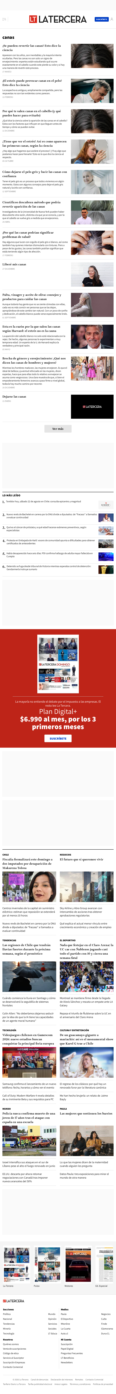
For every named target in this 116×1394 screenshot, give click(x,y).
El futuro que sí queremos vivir (81, 859)
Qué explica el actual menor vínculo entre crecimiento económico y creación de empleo (85, 925)
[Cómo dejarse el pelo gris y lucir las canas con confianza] (92, 182)
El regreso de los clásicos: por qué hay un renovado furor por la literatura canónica (83, 1085)
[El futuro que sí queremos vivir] (87, 887)
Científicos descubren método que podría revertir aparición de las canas (31, 204)
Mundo (6, 1108)
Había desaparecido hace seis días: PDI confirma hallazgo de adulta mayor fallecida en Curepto (49, 555)
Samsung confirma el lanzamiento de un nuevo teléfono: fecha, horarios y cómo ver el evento (29, 1085)
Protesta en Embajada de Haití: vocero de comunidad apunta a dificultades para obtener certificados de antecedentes (51, 542)
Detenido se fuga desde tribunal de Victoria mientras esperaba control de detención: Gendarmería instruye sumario (49, 568)
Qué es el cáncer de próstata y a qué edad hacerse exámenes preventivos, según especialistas (46, 529)
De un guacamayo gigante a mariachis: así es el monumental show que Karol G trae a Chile (86, 1039)
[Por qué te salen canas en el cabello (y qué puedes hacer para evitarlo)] (92, 121)
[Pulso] (47, 1282)
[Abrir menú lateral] (5, 19)
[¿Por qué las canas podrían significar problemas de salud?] (92, 243)
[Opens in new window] (78, 1282)
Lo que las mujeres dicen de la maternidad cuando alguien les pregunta (84, 1164)
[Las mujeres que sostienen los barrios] (87, 1141)
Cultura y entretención (74, 1030)
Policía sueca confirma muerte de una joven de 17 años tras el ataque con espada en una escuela (28, 1118)
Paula (63, 1108)
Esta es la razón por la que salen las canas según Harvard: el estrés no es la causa (31, 329)
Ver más (58, 429)
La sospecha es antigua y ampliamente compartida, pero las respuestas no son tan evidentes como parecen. (32, 92)
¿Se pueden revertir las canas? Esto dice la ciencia (31, 48)
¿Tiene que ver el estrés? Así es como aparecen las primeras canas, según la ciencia (34, 143)
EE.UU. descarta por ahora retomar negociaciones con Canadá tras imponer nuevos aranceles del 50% (25, 1177)
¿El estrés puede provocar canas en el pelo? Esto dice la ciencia (32, 83)
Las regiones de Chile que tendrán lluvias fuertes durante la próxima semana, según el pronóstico (26, 949)
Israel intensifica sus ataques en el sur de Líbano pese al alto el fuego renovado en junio (28, 1164)
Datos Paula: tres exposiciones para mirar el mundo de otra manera (84, 1175)
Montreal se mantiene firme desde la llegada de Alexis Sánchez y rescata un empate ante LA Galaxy (86, 1001)
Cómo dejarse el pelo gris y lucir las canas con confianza (34, 174)
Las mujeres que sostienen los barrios (86, 1113)
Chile (5, 854)
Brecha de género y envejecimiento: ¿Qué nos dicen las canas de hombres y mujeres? (34, 360)
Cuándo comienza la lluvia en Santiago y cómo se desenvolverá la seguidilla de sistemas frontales (29, 1001)
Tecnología (9, 1030)
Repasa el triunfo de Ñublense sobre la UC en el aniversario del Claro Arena (85, 1015)
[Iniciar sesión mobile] (112, 19)
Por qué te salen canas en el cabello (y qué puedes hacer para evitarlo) (31, 113)
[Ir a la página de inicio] (58, 19)
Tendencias (9, 940)
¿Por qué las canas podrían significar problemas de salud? (28, 235)
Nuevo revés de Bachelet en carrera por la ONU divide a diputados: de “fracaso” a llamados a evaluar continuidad (51, 516)
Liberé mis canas (14, 264)
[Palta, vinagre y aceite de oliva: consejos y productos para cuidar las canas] (92, 305)
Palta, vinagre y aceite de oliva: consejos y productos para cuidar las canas (31, 297)
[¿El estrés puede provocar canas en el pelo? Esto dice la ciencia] (92, 91)
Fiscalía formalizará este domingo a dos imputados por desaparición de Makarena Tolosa (27, 864)
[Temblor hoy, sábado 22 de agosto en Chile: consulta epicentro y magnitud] (106, 505)
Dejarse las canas (14, 396)
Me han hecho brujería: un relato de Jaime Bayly (84, 1097)
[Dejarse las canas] (92, 407)
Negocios (65, 854)
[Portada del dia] (58, 691)
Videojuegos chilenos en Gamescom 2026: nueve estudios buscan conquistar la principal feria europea (28, 1039)
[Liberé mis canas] (92, 274)
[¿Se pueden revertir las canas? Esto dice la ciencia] (92, 56)
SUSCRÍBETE (58, 739)
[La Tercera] (16, 1282)
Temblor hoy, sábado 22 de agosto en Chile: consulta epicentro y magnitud (43, 501)
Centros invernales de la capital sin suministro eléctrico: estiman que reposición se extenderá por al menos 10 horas (28, 911)
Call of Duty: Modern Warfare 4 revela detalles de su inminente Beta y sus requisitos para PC (28, 1097)
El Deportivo (68, 940)
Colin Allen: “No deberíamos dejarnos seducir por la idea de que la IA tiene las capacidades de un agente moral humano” (28, 1017)
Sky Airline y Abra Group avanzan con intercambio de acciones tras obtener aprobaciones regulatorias (81, 911)
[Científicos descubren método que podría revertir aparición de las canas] (92, 212)
